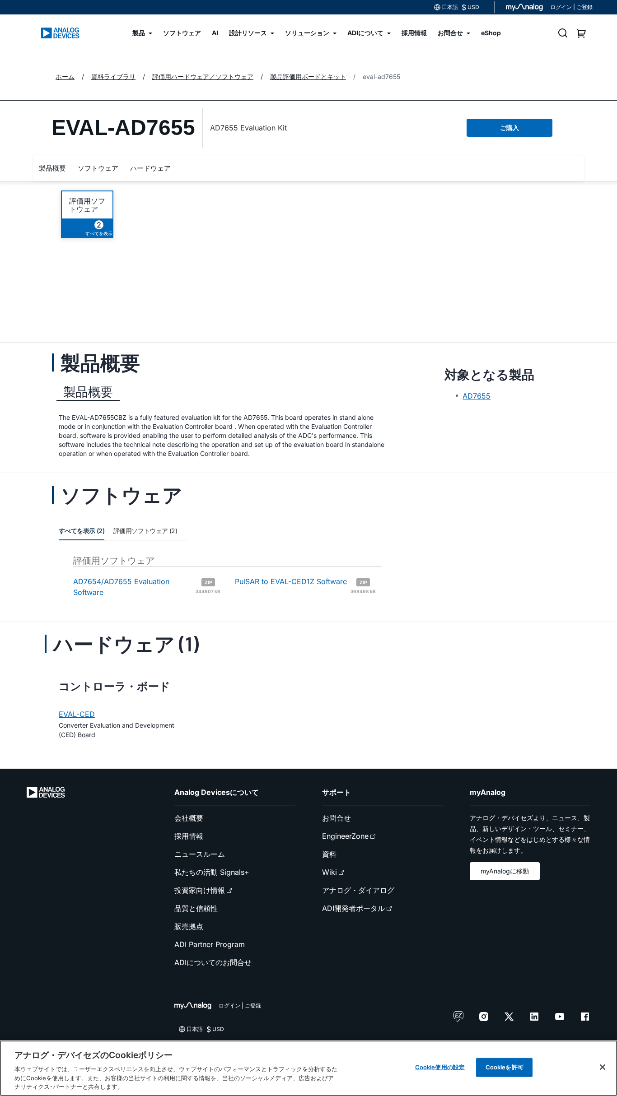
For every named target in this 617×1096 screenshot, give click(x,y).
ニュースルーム (199, 854)
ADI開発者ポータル (353, 908)
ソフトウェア (98, 168)
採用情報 (188, 836)
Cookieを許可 (505, 1067)
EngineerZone (345, 836)
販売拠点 (188, 926)
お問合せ (336, 817)
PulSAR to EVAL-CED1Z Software (305, 585)
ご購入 (509, 127)
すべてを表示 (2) (81, 530)
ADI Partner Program (209, 944)
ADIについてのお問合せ (213, 962)
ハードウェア (150, 168)
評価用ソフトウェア (87, 205)
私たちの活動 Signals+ (211, 872)
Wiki (329, 872)
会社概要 (188, 817)
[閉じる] (602, 1067)
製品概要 (52, 168)
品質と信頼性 (196, 908)
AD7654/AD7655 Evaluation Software (146, 587)
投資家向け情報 (199, 890)
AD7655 (477, 395)
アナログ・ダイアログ (358, 890)
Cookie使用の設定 (440, 1067)
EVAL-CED (77, 714)
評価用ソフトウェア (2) (145, 530)
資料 (329, 854)
